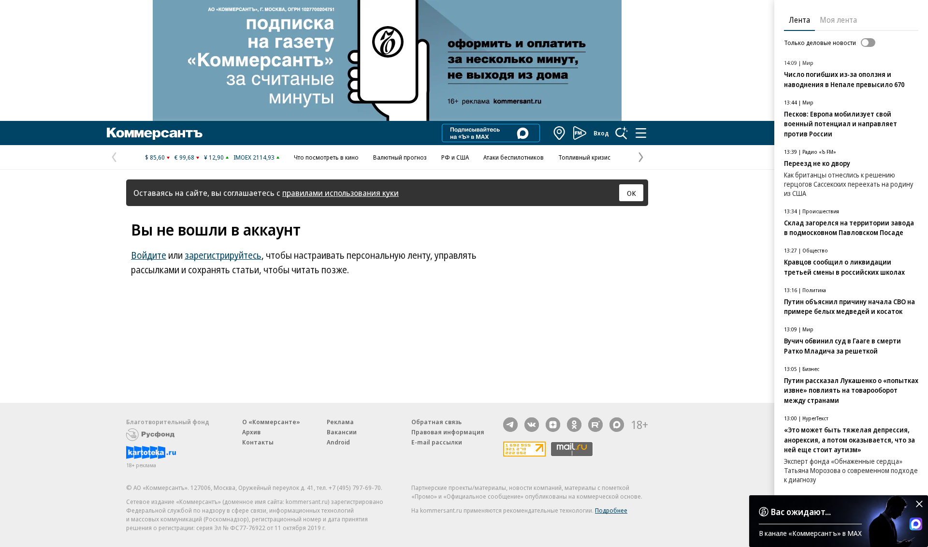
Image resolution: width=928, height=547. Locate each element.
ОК (631, 193)
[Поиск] (621, 133)
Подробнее (611, 510)
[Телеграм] (510, 424)
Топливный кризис (584, 157)
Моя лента (838, 20)
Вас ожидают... (801, 511)
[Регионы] (559, 133)
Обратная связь (436, 421)
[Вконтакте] (531, 424)
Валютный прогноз (400, 157)
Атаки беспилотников (513, 157)
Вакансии (342, 432)
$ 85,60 (155, 157)
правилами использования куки (340, 192)
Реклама (340, 421)
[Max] (616, 424)
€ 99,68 (184, 157)
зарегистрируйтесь (223, 255)
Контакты (258, 442)
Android (338, 442)
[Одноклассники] (574, 424)
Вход (601, 133)
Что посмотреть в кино (326, 157)
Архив (251, 432)
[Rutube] (595, 424)
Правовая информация (447, 432)
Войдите (148, 255)
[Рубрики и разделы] (641, 133)
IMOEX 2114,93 (254, 157)
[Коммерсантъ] (155, 133)
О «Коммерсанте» (271, 421)
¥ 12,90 (214, 157)
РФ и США (455, 157)
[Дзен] (553, 424)
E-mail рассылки (436, 442)
